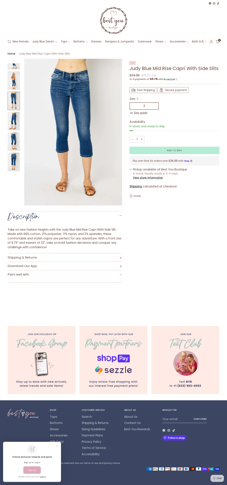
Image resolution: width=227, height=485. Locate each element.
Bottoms (56, 423)
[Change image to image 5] (14, 121)
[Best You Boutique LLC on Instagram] (214, 3)
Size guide (140, 113)
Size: (134, 99)
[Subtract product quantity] (132, 139)
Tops (53, 417)
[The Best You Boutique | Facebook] (41, 360)
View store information (148, 178)
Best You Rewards (137, 429)
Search (87, 417)
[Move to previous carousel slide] (209, 309)
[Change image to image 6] (14, 141)
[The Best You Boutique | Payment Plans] (113, 360)
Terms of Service (94, 448)
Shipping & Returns (95, 423)
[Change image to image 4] (14, 101)
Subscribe (200, 419)
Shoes (54, 429)
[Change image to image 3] (14, 80)
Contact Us (132, 423)
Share (137, 196)
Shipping (136, 186)
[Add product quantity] (142, 139)
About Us (130, 417)
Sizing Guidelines (93, 429)
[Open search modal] (9, 42)
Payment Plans (92, 435)
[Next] (205, 41)
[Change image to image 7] (14, 162)
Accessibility (91, 454)
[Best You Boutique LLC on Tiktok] (218, 3)
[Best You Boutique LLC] (113, 21)
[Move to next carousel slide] (217, 309)
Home (11, 54)
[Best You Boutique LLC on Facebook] (210, 3)
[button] (175, 79)
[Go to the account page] (211, 42)
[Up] (14, 61)
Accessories (59, 435)
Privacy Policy (91, 442)
